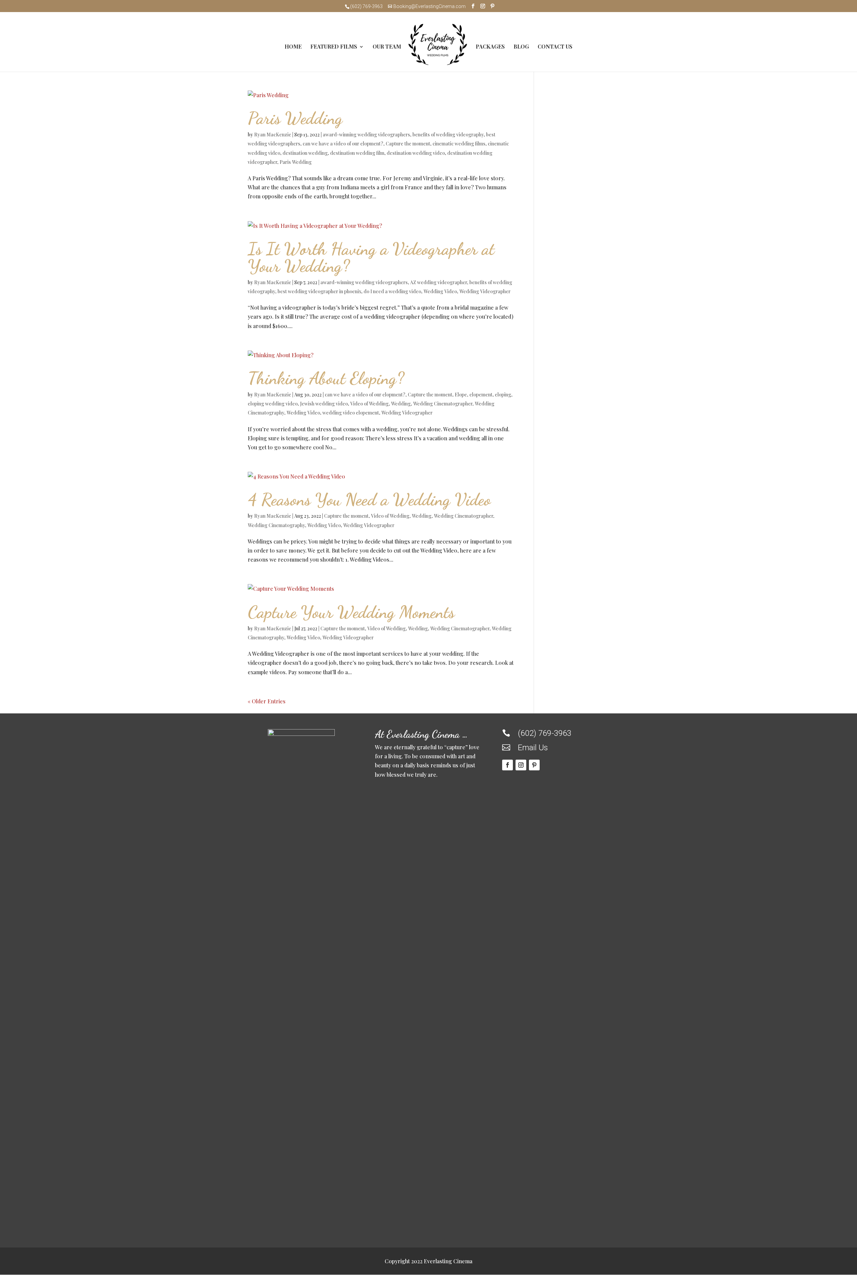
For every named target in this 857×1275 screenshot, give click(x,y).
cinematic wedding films (459, 143)
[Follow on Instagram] (521, 765)
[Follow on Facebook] (507, 765)
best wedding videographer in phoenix (319, 291)
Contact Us (555, 47)
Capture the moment (408, 143)
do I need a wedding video (392, 291)
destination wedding (305, 153)
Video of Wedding (369, 403)
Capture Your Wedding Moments (351, 612)
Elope (461, 394)
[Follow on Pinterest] (534, 765)
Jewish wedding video (324, 403)
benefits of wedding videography (448, 134)
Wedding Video (440, 291)
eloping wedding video (273, 403)
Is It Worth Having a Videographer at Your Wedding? (371, 257)
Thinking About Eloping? (326, 378)
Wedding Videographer (485, 291)
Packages (490, 47)
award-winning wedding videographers (366, 134)
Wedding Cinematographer (442, 403)
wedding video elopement (350, 412)
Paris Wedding (295, 118)
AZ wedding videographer (438, 282)
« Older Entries (267, 701)
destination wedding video (416, 153)
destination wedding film (357, 153)
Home (293, 47)
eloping (503, 394)
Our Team (387, 47)
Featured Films (333, 47)
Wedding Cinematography (276, 525)
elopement (480, 394)
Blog (521, 47)
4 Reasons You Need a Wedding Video (369, 499)
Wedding (401, 403)
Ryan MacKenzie (272, 134)
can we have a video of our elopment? (343, 143)
